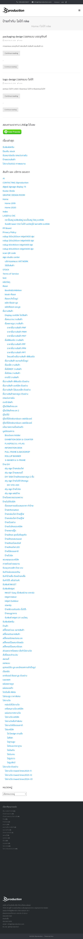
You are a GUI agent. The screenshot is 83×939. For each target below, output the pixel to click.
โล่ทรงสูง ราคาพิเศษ (11, 696)
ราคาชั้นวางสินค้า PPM (16, 348)
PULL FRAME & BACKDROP (17, 451)
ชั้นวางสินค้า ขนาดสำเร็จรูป (16, 360)
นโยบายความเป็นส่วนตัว (13, 427)
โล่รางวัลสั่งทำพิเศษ (13, 721)
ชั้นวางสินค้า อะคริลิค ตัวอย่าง (15, 385)
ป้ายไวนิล (9, 555)
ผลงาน (5, 824)
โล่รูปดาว (11, 758)
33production (38, 936)
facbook (65, 2)
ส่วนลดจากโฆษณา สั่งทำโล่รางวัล (17, 650)
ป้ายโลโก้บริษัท (9, 501)
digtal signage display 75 (14, 186)
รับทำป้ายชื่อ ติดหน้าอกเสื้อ (14, 576)
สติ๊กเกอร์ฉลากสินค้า (11, 634)
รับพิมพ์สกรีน (8, 147)
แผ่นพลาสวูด (8, 683)
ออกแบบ (6, 663)
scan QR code (9, 253)
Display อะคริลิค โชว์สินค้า (16, 315)
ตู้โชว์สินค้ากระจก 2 (11, 410)
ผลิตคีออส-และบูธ (12, 307)
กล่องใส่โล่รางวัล (12, 704)
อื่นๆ (4, 841)
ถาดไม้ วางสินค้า (12, 377)
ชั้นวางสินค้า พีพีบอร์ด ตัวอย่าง (16, 381)
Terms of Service (11, 273)
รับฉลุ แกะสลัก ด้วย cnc (13, 567)
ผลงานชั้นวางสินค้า (8, 827)
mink (20, 40)
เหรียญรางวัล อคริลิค (14, 708)
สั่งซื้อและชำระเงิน (10, 654)
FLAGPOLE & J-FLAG (14, 443)
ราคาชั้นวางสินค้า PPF (16, 344)
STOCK (6, 269)
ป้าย (4, 819)
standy (8, 605)
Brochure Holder (12, 435)
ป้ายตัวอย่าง (10, 522)
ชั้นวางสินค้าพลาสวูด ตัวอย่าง (15, 394)
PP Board (7, 228)
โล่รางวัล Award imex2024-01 (18, 779)
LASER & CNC (9, 215)
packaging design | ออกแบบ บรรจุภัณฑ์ (25, 37)
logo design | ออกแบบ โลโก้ (18, 79)
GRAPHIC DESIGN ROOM (14, 195)
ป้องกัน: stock (9, 151)
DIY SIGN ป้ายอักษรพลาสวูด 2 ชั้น (19, 476)
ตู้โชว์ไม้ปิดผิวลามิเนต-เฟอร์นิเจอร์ (17, 418)
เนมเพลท (6, 679)
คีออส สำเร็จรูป (11, 298)
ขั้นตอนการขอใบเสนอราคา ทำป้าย (19, 505)
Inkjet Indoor (11, 597)
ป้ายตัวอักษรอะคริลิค (13, 526)
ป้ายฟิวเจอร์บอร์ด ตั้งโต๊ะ (15, 609)
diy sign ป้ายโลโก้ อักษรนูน (16, 480)
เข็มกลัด (6, 671)
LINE (62, 2)
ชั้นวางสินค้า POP (8, 811)
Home (34, 26)
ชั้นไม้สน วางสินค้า (12, 373)
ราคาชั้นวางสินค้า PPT (16, 352)
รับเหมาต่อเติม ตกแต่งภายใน (15, 155)
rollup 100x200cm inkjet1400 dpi (18, 236)
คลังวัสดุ (6, 282)
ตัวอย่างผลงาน (7, 814)
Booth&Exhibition (13, 290)
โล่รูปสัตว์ (11, 762)
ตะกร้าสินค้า (8, 402)
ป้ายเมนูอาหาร (11, 613)
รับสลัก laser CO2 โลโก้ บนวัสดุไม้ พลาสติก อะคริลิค (27, 224)
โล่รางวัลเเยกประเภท (9, 849)
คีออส (5, 286)
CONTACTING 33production (15, 182)
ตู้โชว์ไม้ (6, 414)
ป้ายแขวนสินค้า (9, 159)
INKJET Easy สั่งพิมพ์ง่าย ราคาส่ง (19, 592)
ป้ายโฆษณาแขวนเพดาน (13, 497)
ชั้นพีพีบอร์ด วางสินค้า (14, 340)
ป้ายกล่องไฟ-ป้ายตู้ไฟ (14, 514)
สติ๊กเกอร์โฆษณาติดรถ (12, 646)
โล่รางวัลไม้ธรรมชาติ (14, 725)
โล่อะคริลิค (9, 729)
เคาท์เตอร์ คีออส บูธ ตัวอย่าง (15, 675)
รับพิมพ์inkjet (8, 588)
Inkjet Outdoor (11, 601)
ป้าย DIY (6, 464)
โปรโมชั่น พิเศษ (9, 692)
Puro (52, 936)
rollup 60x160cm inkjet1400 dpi (18, 244)
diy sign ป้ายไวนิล (13, 489)
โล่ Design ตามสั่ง (15, 733)
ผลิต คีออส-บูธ (11, 302)
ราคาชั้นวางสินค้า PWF (16, 327)
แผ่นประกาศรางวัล (13, 712)
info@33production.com (42, 2)
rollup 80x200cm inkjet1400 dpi (18, 248)
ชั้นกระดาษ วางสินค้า (13, 319)
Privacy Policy (9, 232)
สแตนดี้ (6, 659)
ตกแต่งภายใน (8, 398)
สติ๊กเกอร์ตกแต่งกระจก (12, 638)
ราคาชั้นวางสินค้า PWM (16, 331)
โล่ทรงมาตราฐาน (14, 746)
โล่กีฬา (10, 737)
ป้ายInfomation (12, 509)
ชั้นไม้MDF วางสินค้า (13, 369)
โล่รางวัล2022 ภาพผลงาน (14, 163)
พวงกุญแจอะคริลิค (11, 559)
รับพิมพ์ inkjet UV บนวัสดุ (16, 617)
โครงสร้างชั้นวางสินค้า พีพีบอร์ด (21, 356)
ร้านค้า (5, 625)
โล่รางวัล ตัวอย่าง (10, 766)
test (4, 278)
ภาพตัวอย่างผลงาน (11, 563)
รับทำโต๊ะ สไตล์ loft (11, 580)
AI (4, 178)
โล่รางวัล (6, 700)
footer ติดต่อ (9, 191)
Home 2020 (10, 207)
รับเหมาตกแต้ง (7, 833)
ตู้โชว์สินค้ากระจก (10, 406)
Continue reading (11, 53)
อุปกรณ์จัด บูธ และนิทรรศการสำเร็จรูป (19, 667)
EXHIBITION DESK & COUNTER (19, 439)
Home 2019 (10, 203)
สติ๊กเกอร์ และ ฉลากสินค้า (13, 630)
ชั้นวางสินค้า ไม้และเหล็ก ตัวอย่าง (17, 389)
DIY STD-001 (13, 485)
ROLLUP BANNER (13, 456)
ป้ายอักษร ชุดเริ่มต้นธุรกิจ (16, 534)
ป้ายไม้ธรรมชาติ (11, 551)
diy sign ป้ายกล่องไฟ (14, 468)
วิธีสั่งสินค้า (9, 265)
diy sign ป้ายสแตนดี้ (14, 472)
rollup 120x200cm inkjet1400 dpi (18, 240)
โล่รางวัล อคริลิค (12, 717)
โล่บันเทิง (11, 750)
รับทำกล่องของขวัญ (11, 572)
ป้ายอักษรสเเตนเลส (13, 538)
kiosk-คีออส (10, 294)
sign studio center (11, 257)
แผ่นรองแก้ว (8, 688)
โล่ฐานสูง (11, 741)
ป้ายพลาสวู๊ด (10, 530)
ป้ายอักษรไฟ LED (12, 547)
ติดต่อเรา (57, 2)
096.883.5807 (24, 2)
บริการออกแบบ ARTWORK (16, 261)
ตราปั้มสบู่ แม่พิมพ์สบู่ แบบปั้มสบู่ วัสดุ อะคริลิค (24, 220)
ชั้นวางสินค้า (8, 311)
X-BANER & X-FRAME (15, 460)
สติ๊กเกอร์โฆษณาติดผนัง (13, 642)
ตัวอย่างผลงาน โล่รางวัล (10, 816)
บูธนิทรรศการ (8, 431)
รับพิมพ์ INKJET (9, 584)
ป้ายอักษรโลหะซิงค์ (13, 543)
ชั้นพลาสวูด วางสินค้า (14, 323)
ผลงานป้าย (6, 830)
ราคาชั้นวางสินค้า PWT (16, 335)
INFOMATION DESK (13, 447)
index (5, 211)
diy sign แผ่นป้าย (12, 493)
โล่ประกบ (11, 754)
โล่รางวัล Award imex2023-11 (18, 770)
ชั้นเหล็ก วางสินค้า (12, 364)
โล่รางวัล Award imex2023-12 (18, 775)
